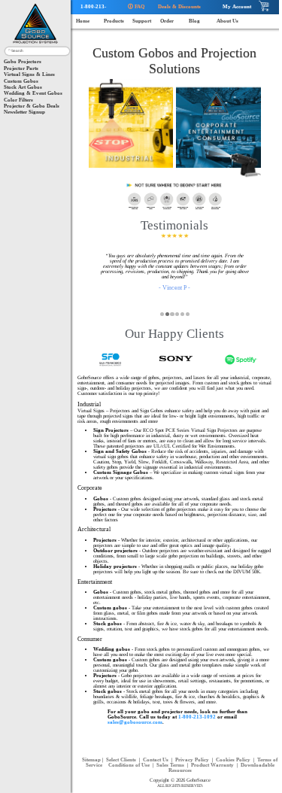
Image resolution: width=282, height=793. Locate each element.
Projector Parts (21, 68)
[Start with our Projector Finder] (174, 185)
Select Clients (122, 759)
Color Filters (18, 99)
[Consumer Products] (218, 130)
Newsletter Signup (24, 111)
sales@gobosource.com (135, 722)
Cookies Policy (234, 759)
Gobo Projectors (22, 61)
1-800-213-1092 (90, 9)
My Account (234, 6)
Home (82, 20)
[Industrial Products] (131, 130)
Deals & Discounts (177, 6)
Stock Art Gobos (23, 87)
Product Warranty (213, 764)
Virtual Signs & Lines (29, 74)
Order (167, 20)
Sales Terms (171, 764)
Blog (194, 20)
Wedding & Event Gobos (33, 93)
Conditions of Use (129, 764)
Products (114, 20)
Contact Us (156, 759)
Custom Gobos (21, 81)
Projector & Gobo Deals (31, 105)
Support (141, 20)
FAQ (136, 6)
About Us (227, 20)
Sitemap (91, 759)
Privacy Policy (193, 759)
